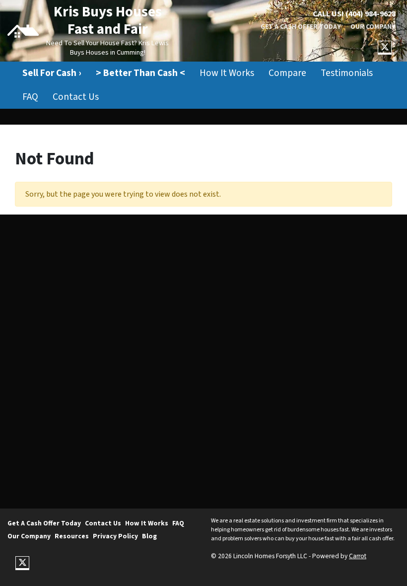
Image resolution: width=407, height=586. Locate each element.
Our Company (373, 26)
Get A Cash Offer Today (301, 26)
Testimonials (347, 73)
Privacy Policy (115, 536)
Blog (149, 536)
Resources (72, 536)
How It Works (227, 73)
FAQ (30, 97)
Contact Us (76, 97)
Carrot (357, 556)
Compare (287, 73)
